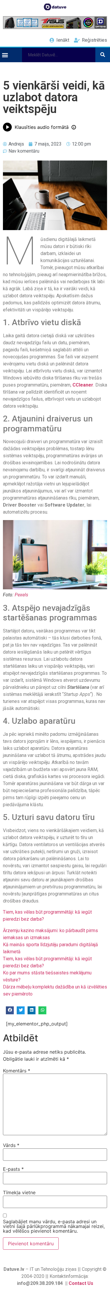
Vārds (11, 1145)
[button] (5, 55)
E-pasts (13, 1169)
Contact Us (81, 1283)
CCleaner (82, 385)
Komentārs (16, 1070)
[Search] (102, 55)
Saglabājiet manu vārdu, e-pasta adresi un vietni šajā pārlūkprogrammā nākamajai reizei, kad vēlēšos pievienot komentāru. (54, 1226)
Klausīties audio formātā (42, 127)
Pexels (21, 595)
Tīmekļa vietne (19, 1192)
